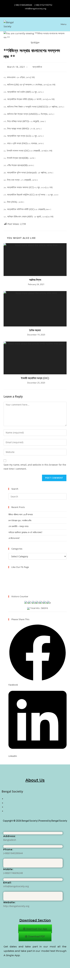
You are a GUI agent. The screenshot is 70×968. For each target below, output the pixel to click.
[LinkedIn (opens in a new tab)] (35, 11)
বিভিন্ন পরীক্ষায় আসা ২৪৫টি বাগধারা (20, 514)
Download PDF (36, 936)
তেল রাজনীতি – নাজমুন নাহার (18, 526)
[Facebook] (6, 798)
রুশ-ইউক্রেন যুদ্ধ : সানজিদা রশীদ (19, 520)
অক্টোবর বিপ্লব (35, 279)
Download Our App (36, 928)
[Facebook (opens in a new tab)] (28, 11)
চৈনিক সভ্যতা (35, 330)
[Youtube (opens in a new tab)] (41, 11)
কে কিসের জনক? (14, 538)
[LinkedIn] (6, 807)
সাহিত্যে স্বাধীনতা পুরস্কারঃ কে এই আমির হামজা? (25, 532)
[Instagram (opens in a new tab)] (32, 11)
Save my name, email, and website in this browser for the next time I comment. (35, 466)
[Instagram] (6, 803)
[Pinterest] (6, 811)
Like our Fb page (20, 567)
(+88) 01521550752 (43, 5)
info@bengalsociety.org (35, 8)
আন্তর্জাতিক (37, 66)
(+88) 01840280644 (23, 5)
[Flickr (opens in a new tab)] (38, 11)
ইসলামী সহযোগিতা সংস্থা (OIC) (35, 378)
